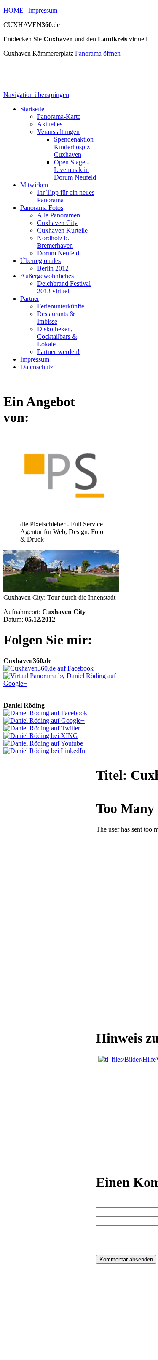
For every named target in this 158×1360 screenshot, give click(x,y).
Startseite (32, 109)
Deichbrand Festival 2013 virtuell (64, 287)
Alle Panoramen (58, 215)
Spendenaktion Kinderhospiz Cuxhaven (74, 147)
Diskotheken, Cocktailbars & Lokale (57, 336)
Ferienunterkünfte (60, 306)
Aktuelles (49, 124)
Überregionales (40, 260)
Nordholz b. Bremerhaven (55, 241)
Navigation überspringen (36, 94)
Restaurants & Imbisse (56, 317)
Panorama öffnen (98, 53)
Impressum (42, 10)
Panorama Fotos (41, 207)
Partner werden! (58, 351)
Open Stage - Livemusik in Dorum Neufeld (75, 169)
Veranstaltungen (58, 131)
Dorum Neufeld (58, 253)
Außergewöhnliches (47, 275)
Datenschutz (36, 366)
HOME (13, 10)
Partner (29, 298)
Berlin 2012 (53, 268)
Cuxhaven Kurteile (62, 230)
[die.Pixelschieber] (62, 516)
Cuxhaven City (57, 222)
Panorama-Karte (58, 116)
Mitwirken (34, 184)
